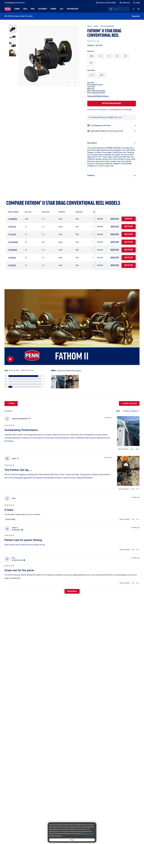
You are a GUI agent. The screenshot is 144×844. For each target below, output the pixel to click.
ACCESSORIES (42, 9)
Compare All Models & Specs (98, 96)
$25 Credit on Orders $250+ (106, 3)
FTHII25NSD (12, 250)
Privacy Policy (88, 833)
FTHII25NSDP (13, 242)
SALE (61, 9)
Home (89, 26)
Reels (96, 26)
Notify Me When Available (111, 103)
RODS (33, 9)
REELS (25, 9)
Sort (118, 411)
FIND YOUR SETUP (72, 9)
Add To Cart (128, 227)
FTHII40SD (12, 265)
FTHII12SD (12, 227)
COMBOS (17, 9)
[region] (65, 381)
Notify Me (128, 219)
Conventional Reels (107, 26)
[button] (69, 82)
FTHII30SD (12, 258)
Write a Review (132, 404)
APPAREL (53, 9)
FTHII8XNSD (12, 219)
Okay (72, 840)
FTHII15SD (12, 234)
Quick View (115, 219)
